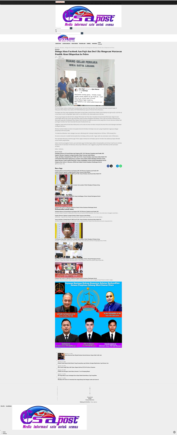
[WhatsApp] (89, 392)
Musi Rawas (75, 43)
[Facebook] (89, 386)
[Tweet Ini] (111, 166)
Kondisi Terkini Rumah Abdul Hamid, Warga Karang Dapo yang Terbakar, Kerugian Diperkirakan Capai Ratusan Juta (83, 363)
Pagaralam (82, 43)
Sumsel (89, 43)
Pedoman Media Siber (90, 399)
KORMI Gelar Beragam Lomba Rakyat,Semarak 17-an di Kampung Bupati (74, 371)
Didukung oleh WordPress (85, 402)
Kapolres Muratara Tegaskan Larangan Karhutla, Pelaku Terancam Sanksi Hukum (75, 155)
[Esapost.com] (88, 15)
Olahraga (100, 44)
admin (59, 56)
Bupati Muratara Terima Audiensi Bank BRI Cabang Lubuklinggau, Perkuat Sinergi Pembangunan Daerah (80, 160)
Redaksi (89, 398)
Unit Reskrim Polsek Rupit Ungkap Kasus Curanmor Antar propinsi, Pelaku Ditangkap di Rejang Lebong (80, 158)
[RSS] (89, 395)
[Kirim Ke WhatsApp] (120, 166)
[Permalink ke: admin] (56, 57)
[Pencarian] (56, 31)
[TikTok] (89, 393)
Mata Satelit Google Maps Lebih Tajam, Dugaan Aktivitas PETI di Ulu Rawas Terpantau (76, 367)
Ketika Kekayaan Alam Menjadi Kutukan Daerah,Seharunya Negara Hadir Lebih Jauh (78, 3)
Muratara (58, 43)
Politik (99, 42)
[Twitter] (89, 388)
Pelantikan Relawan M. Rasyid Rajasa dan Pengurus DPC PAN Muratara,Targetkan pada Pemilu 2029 (79, 153)
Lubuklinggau (66, 43)
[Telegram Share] (117, 166)
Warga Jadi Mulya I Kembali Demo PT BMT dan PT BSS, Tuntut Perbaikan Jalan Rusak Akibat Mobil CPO (81, 156)
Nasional (94, 43)
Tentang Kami (90, 397)
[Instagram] (89, 389)
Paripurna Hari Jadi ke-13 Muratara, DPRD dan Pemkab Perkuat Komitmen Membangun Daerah (78, 162)
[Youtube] (89, 391)
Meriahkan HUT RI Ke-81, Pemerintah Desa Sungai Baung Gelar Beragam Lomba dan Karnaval (78, 379)
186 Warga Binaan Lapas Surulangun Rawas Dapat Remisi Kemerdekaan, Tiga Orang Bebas (77, 375)
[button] (71, 28)
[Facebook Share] (108, 166)
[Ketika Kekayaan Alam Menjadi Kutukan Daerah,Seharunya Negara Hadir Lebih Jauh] (61, 356)
